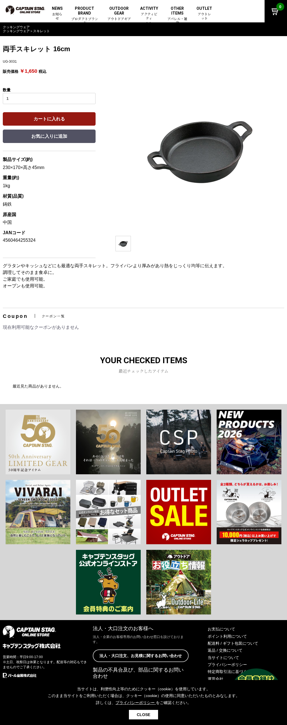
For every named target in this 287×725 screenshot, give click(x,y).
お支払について (221, 629)
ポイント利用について (227, 636)
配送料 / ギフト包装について (233, 643)
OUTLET (204, 13)
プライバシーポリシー (227, 664)
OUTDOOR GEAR (119, 13)
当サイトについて (223, 657)
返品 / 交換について (225, 650)
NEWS (57, 13)
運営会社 (215, 679)
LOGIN (244, 30)
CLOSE (143, 714)
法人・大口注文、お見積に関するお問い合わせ (140, 655)
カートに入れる (49, 118)
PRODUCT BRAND (84, 15)
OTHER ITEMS (177, 15)
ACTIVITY (149, 13)
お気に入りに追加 (49, 136)
